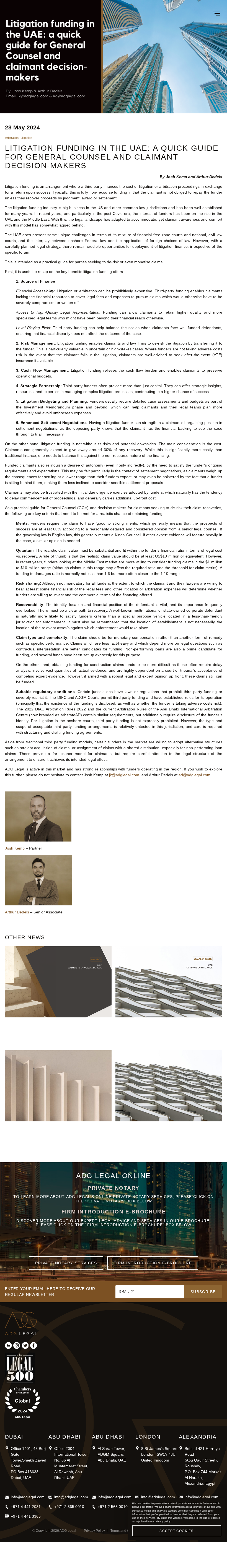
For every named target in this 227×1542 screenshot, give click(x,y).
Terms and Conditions (126, 1531)
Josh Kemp (15, 848)
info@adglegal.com (28, 1497)
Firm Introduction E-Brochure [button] (153, 1263)
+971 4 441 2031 (26, 1506)
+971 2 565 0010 (69, 1506)
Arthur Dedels (17, 912)
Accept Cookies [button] (176, 1531)
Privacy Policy (94, 1531)
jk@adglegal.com (124, 775)
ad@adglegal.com (194, 775)
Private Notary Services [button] (66, 1263)
